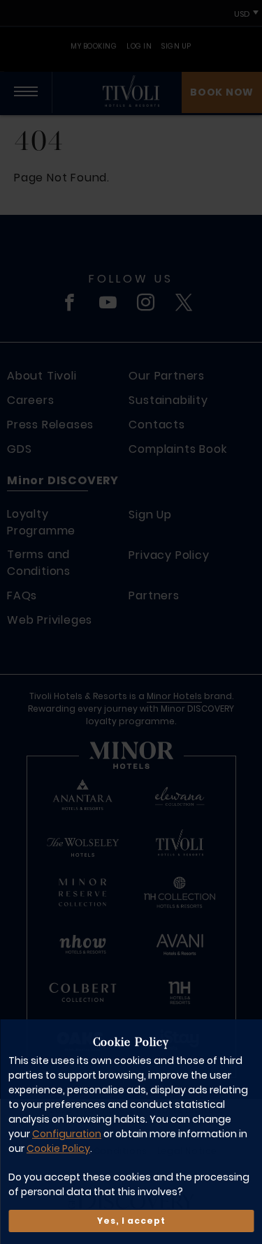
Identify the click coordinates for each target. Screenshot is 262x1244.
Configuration (66, 1134)
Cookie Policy (58, 1148)
